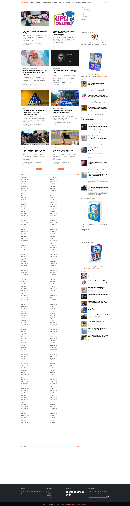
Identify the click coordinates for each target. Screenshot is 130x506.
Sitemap (85, 13)
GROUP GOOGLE (92, 46)
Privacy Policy (49, 497)
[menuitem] (32, 2)
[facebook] (100, 2)
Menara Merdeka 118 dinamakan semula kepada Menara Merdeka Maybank (97, 175)
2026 (27, 9)
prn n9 (54, 148)
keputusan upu (56, 29)
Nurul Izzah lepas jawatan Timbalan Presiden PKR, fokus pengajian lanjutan (35, 72)
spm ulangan (38, 29)
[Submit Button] (106, 496)
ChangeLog (48, 495)
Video (82, 117)
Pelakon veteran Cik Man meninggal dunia (98, 126)
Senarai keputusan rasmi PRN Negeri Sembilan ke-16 (63, 151)
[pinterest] (75, 492)
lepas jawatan (26, 68)
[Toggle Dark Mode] (105, 2)
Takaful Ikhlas (63, 108)
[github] (70, 495)
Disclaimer (48, 493)
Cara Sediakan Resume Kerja (92, 268)
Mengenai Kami (87, 11)
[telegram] (67, 492)
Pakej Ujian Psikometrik (102, 76)
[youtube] (78, 492)
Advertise (48, 491)
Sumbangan (86, 14)
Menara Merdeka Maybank (98, 172)
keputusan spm (27, 29)
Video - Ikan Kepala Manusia (87, 119)
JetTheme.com (84, 504)
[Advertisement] (50, 434)
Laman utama (86, 9)
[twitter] (83, 492)
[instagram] (102, 2)
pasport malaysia (91, 160)
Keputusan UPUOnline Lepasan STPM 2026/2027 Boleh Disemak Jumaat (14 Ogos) (63, 33)
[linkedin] (72, 492)
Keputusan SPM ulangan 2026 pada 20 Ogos (98, 274)
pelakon (59, 68)
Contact (85, 16)
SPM (33, 29)
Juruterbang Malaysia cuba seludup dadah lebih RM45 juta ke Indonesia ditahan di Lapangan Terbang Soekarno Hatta (98, 337)
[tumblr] (70, 492)
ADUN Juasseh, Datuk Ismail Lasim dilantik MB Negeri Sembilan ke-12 (34, 151)
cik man (55, 68)
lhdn (24, 108)
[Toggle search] (107, 2)
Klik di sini (88, 226)
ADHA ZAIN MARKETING (70, 504)
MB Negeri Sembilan (28, 148)
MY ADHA (24, 2)
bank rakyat (56, 108)
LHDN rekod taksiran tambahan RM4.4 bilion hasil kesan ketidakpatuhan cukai (34, 112)
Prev (39, 169)
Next (61, 169)
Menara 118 (90, 172)
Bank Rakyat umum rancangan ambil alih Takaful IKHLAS (63, 111)
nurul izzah (34, 68)
